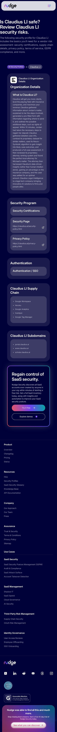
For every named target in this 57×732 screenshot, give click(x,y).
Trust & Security (11, 531)
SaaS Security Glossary (14, 485)
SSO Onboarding (11, 646)
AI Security (9, 604)
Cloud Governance (12, 599)
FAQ (6, 477)
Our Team (8, 512)
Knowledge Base (11, 489)
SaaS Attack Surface (13, 572)
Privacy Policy (10, 539)
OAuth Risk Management (15, 623)
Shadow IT (8, 592)
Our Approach (10, 508)
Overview (8, 450)
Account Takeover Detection (16, 576)
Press (6, 516)
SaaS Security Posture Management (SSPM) (23, 564)
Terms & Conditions (12, 535)
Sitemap (7, 543)
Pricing (7, 457)
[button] (49, 6)
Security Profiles (11, 481)
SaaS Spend (9, 596)
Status (7, 461)
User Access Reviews (13, 638)
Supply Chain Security (13, 619)
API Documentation (12, 493)
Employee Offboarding (13, 642)
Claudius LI (35, 67)
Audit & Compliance (12, 568)
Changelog (8, 453)
